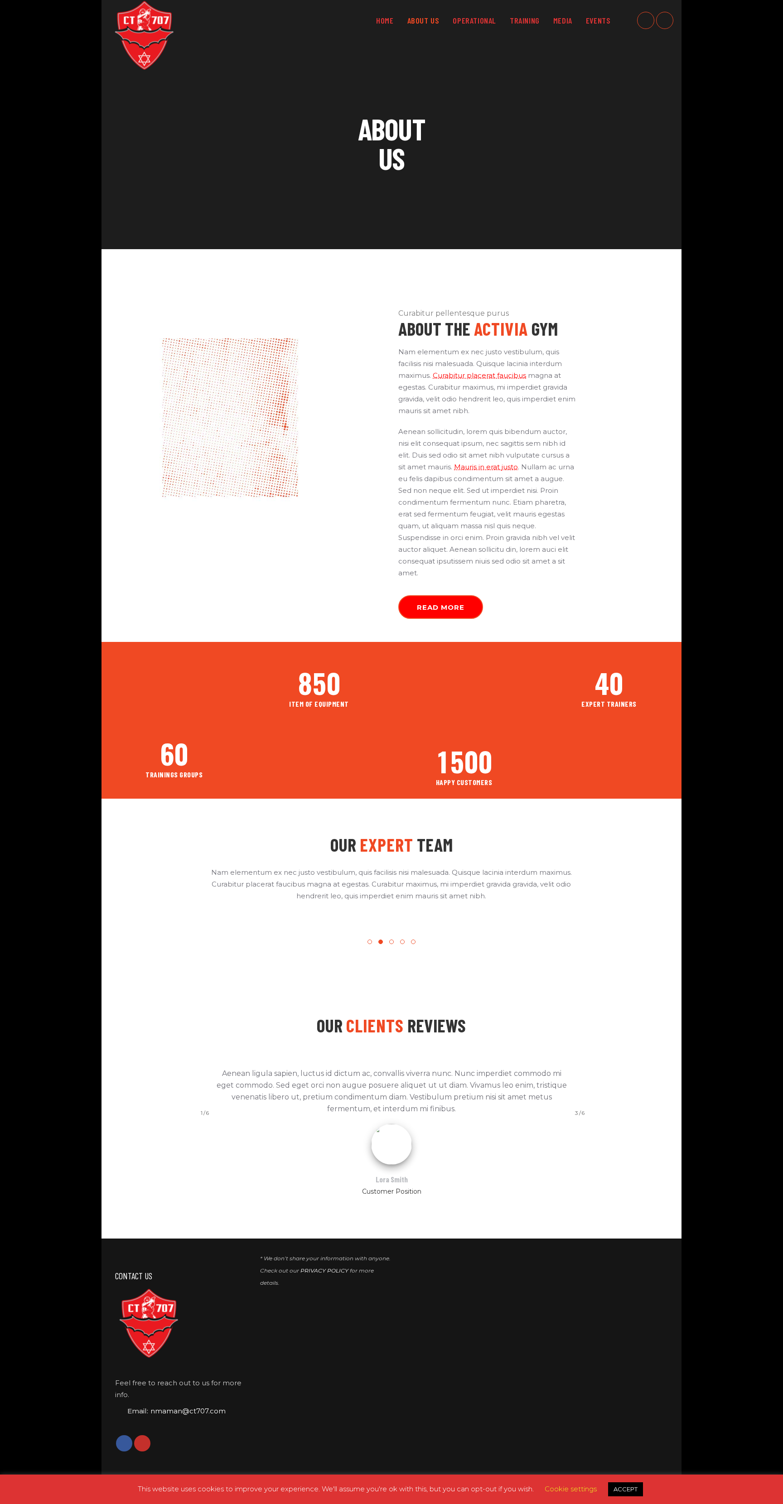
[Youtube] (664, 20)
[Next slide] (678, 934)
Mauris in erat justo (486, 467)
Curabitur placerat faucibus (479, 375)
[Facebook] (645, 20)
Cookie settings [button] (571, 1489)
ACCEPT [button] (626, 1489)
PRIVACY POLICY (324, 1270)
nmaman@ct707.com (188, 1411)
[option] (207, 924)
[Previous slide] (104, 934)
